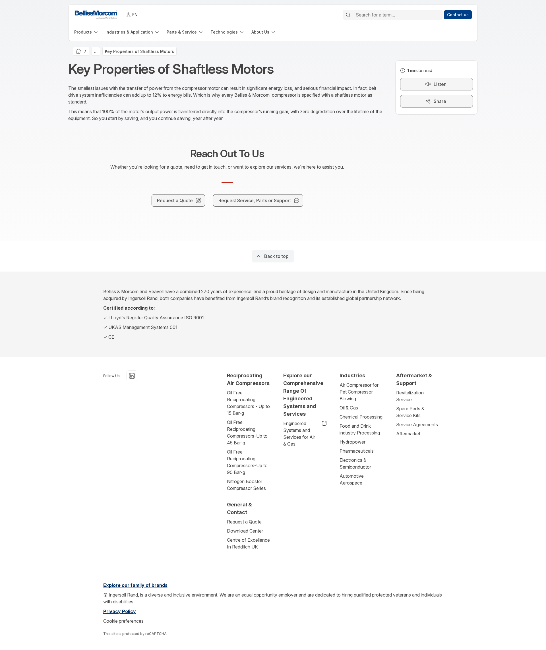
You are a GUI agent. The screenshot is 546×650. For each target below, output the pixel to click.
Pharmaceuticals (357, 451)
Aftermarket (408, 433)
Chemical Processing (361, 417)
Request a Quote (244, 522)
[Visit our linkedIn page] (132, 375)
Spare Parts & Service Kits (410, 412)
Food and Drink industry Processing (360, 429)
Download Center (245, 531)
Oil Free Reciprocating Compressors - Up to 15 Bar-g (248, 403)
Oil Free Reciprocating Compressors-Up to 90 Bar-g (247, 462)
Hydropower (352, 442)
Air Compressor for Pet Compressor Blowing (359, 391)
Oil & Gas (349, 408)
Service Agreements (417, 424)
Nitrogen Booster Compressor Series (246, 485)
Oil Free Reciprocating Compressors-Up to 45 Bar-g (247, 432)
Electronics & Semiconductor (355, 463)
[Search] (348, 15)
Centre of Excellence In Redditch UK (248, 543)
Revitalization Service (410, 396)
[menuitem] (86, 32)
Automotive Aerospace (352, 479)
